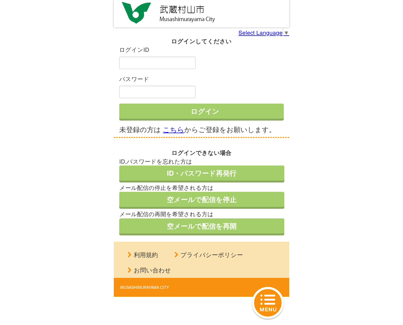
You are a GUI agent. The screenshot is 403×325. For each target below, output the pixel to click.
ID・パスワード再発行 (202, 173)
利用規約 (146, 254)
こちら (173, 129)
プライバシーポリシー (211, 254)
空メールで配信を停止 (202, 199)
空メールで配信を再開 (202, 226)
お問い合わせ (152, 270)
